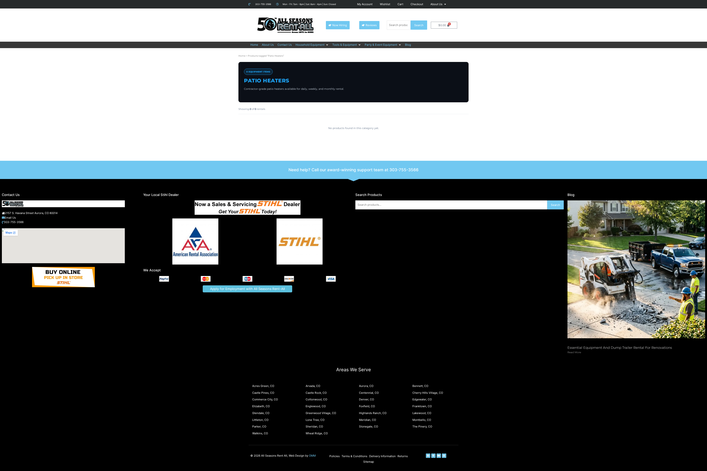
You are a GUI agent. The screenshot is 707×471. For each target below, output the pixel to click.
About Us (436, 4)
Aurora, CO (366, 386)
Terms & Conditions (354, 456)
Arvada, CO (313, 386)
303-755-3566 (403, 169)
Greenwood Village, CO (321, 413)
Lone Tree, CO (315, 420)
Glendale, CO (260, 413)
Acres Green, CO (263, 386)
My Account (364, 4)
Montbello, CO (421, 420)
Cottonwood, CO (316, 399)
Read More (574, 352)
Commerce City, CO (265, 399)
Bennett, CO (420, 386)
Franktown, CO (422, 406)
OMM (312, 455)
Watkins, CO (260, 433)
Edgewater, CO (422, 399)
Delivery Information (382, 456)
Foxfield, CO (367, 406)
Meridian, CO (367, 420)
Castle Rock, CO (316, 392)
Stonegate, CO (368, 426)
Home (241, 55)
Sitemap (368, 461)
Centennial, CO (369, 392)
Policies (334, 456)
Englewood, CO (316, 406)
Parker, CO (259, 426)
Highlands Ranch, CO (372, 413)
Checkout (417, 4)
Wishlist (385, 4)
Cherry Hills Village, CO (427, 392)
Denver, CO (366, 399)
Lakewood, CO (421, 413)
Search (418, 25)
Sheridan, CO (314, 426)
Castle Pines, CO (263, 392)
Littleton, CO (260, 420)
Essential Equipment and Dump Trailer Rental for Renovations (619, 348)
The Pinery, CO (422, 426)
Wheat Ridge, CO (317, 433)
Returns (403, 456)
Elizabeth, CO (261, 406)
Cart (400, 4)
